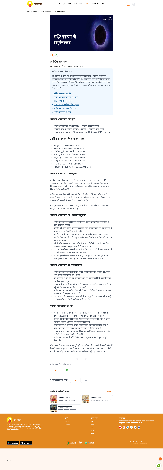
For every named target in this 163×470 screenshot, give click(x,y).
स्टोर (103, 4)
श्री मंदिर (9, 461)
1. (61, 93)
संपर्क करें (67, 425)
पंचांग (75, 4)
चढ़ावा (69, 4)
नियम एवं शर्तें (139, 442)
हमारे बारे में (67, 421)
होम (59, 4)
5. (64, 108)
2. (65, 97)
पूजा (64, 4)
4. (65, 104)
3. (62, 100)
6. (61, 112)
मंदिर (80, 4)
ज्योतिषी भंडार (95, 4)
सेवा (92, 428)
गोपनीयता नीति (132, 442)
